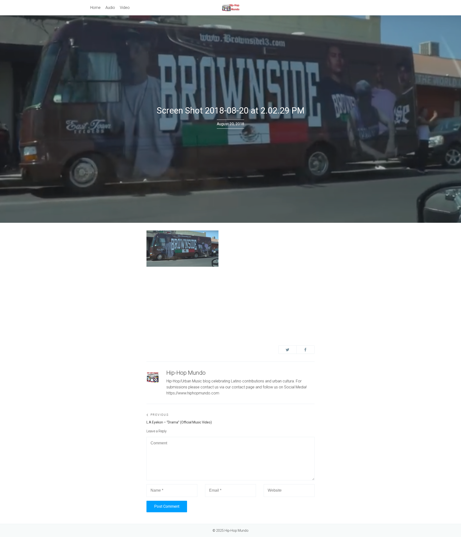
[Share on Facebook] (305, 350)
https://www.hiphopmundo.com (192, 393)
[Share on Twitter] (287, 350)
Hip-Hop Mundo (186, 372)
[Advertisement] (230, 304)
